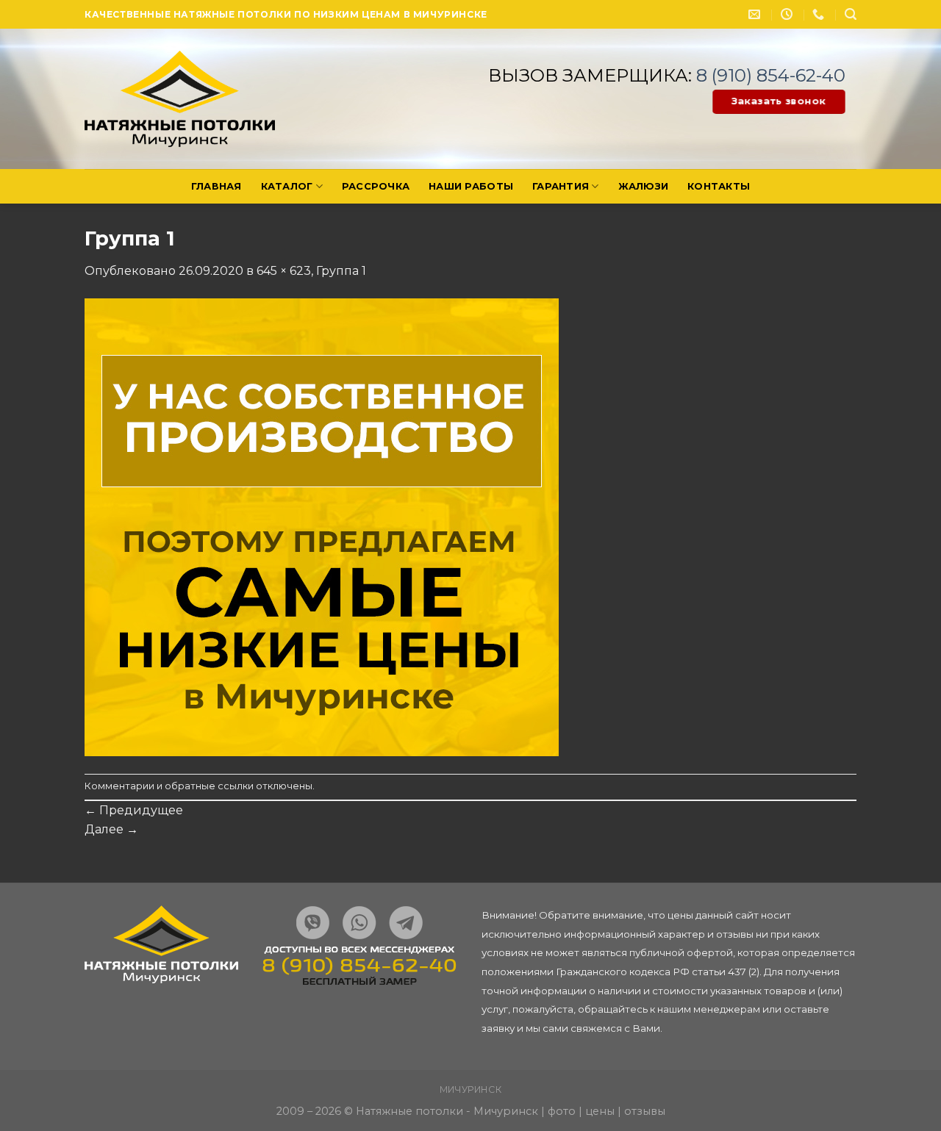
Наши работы (471, 186)
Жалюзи (643, 186)
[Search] (850, 14)
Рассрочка (375, 186)
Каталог (287, 186)
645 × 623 (284, 271)
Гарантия (560, 186)
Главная (216, 186)
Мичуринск (471, 1089)
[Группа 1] (322, 526)
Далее (111, 829)
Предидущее (134, 810)
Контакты (718, 186)
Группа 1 (341, 271)
